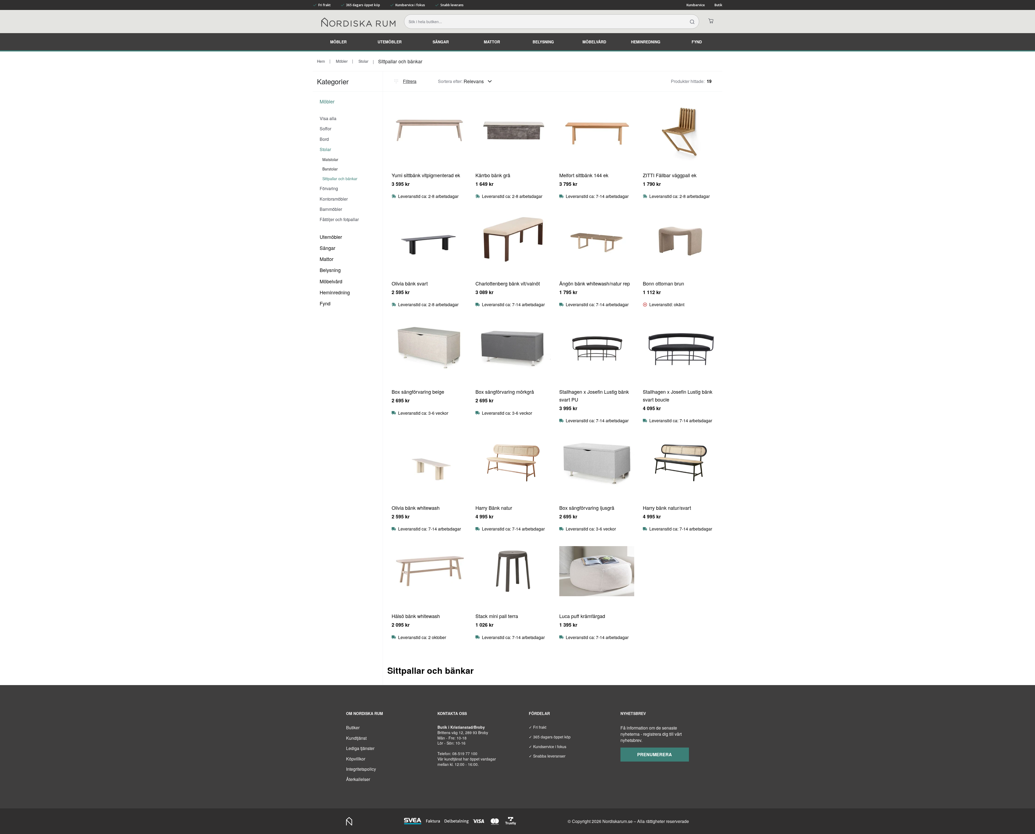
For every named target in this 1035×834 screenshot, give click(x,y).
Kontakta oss (452, 713)
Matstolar (330, 159)
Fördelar (539, 713)
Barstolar (330, 169)
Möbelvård (594, 41)
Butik (718, 5)
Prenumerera (654, 754)
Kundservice (695, 5)
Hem (321, 61)
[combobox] (479, 81)
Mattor (492, 41)
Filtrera (409, 81)
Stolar (362, 61)
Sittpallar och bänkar (400, 61)
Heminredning (645, 41)
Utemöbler (390, 41)
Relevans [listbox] (474, 81)
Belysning (543, 41)
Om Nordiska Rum (364, 713)
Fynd (697, 41)
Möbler (338, 41)
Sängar (441, 41)
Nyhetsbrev (633, 713)
